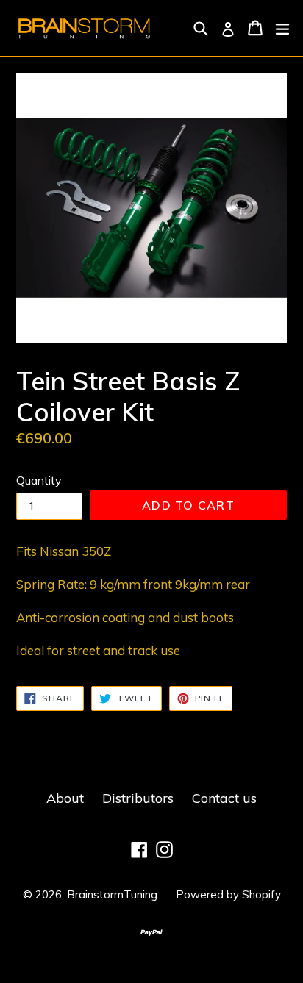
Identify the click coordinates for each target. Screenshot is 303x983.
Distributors (138, 798)
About (65, 798)
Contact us (224, 798)
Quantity (39, 480)
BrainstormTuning (112, 894)
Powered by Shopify (228, 894)
